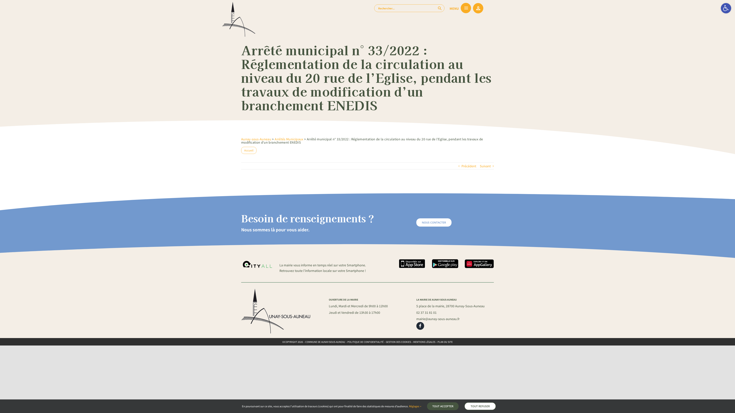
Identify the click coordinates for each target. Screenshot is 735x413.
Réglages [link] (414, 406)
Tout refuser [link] (480, 406)
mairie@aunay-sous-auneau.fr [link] (438, 318)
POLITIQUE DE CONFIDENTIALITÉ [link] (365, 341)
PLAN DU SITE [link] (445, 341)
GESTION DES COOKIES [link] (398, 341)
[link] (726, 8)
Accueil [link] (248, 150)
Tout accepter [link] (442, 406)
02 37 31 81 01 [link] (426, 312)
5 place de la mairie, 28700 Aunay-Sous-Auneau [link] (450, 306)
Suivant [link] (485, 166)
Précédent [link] (468, 166)
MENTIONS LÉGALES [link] (424, 341)
